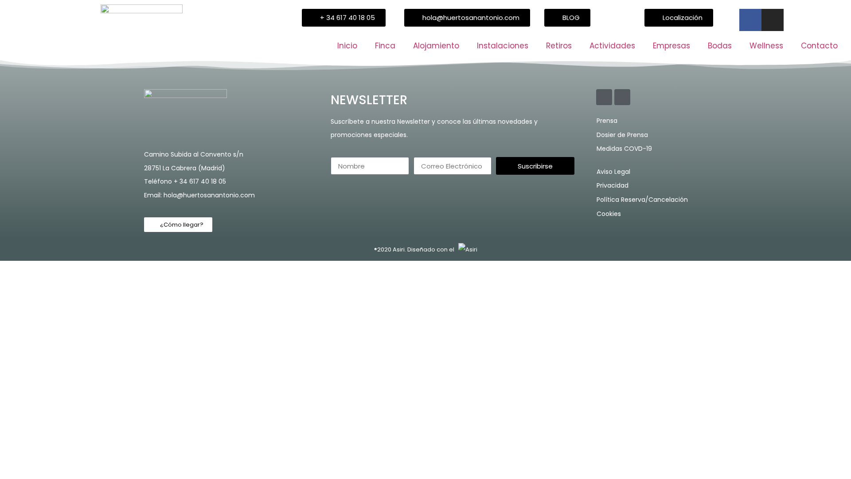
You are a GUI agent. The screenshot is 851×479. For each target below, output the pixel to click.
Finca (385, 45)
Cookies (609, 213)
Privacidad (612, 185)
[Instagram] (772, 20)
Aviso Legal (613, 171)
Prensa (607, 120)
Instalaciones (502, 45)
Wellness (766, 45)
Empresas (671, 45)
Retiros (559, 45)
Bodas (720, 45)
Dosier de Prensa (622, 134)
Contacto (819, 45)
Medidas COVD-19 (624, 148)
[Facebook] (750, 20)
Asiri (399, 249)
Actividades (612, 45)
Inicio (347, 45)
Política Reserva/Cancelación (642, 199)
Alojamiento (436, 45)
